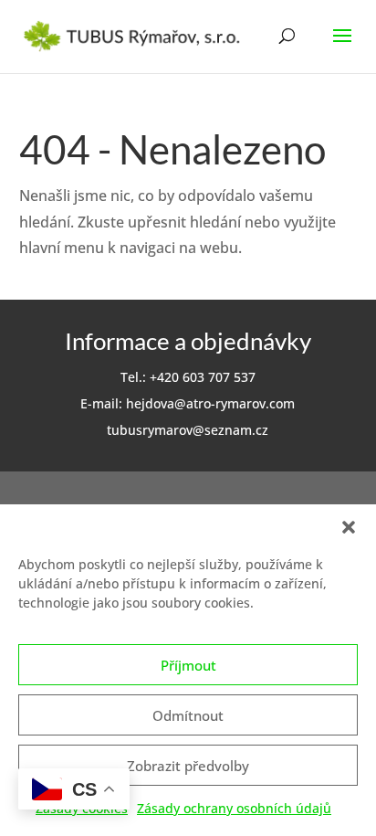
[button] (348, 527)
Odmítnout (188, 715)
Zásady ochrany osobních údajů (234, 808)
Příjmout (188, 665)
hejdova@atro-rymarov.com (210, 403)
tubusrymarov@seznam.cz (187, 430)
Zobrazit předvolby (188, 766)
